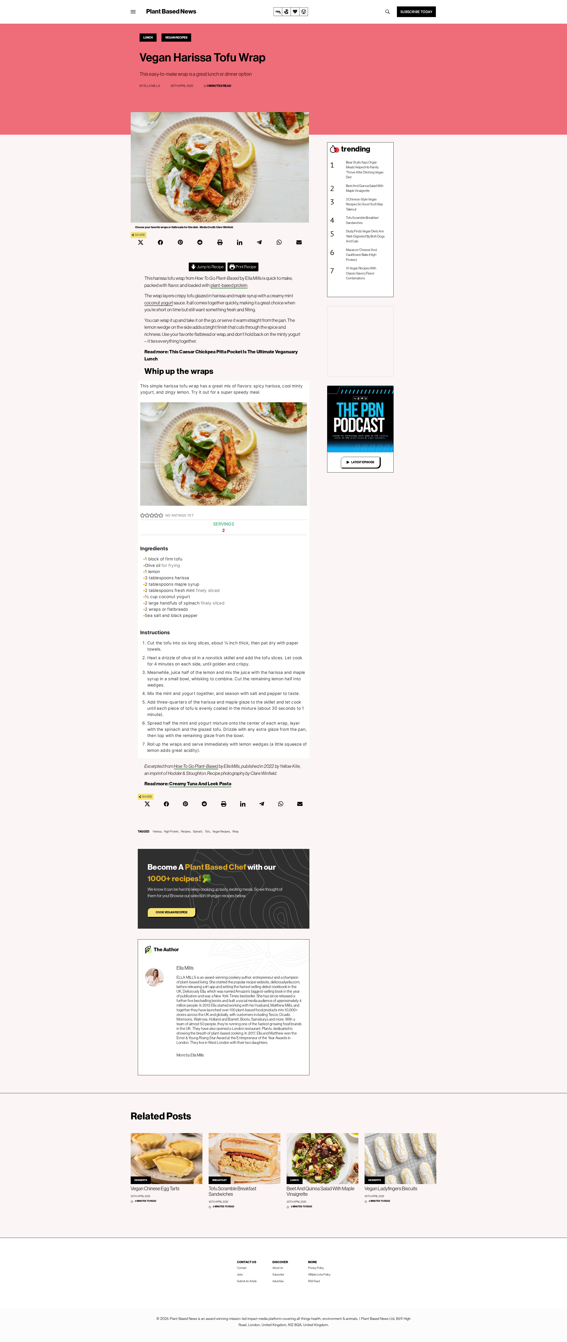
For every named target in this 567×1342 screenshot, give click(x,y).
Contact (242, 1268)
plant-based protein (229, 285)
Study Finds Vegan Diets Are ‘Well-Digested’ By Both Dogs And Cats (365, 236)
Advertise (278, 1281)
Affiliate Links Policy (319, 1274)
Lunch (148, 37)
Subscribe (278, 1274)
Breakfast (219, 1180)
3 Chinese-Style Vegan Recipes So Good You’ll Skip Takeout (364, 204)
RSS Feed (314, 1281)
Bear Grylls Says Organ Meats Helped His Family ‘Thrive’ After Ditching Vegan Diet (365, 169)
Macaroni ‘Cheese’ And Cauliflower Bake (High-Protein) (361, 255)
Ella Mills (152, 86)
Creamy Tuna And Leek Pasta (200, 784)
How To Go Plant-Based (196, 766)
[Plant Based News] (133, 11)
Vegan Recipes (176, 37)
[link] (291, 11)
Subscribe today (416, 12)
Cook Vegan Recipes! (171, 912)
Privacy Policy (316, 1268)
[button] (142, 515)
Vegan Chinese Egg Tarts (155, 1188)
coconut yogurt (158, 302)
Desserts (140, 1180)
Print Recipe (245, 267)
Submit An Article (247, 1281)
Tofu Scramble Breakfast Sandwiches (362, 220)
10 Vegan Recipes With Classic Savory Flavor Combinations (361, 273)
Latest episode (362, 462)
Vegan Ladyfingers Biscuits (391, 1188)
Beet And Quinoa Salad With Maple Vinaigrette (364, 188)
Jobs (240, 1274)
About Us (277, 1268)
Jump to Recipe (210, 267)
